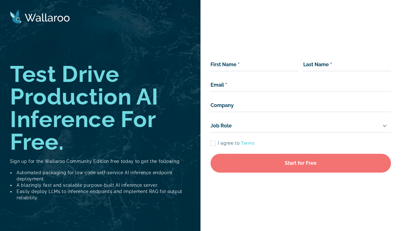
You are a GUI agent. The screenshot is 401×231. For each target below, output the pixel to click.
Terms (248, 143)
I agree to (236, 143)
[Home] (40, 17)
